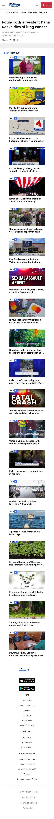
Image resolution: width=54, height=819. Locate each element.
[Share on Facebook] (10, 40)
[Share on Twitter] (14, 40)
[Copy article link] (18, 40)
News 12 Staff (8, 32)
